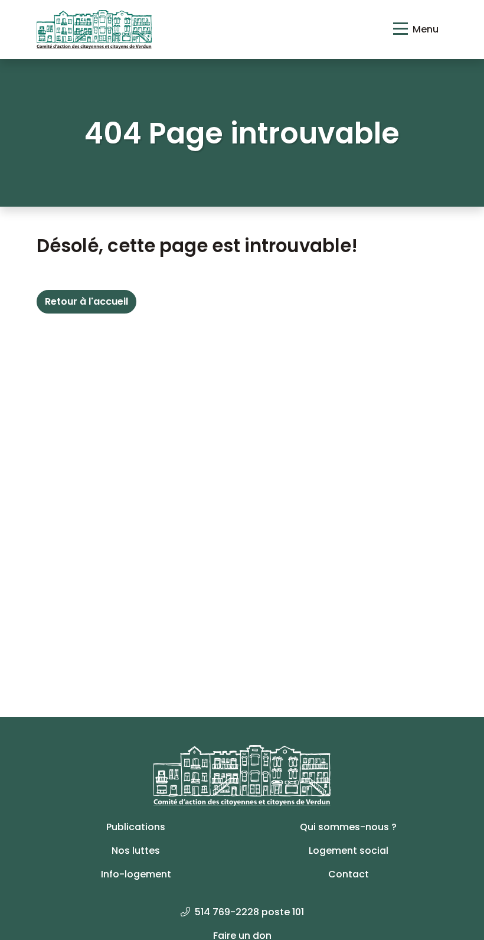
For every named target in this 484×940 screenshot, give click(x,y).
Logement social (348, 850)
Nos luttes (136, 850)
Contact (348, 874)
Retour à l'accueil (86, 301)
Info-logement (136, 874)
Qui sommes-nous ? (348, 827)
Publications (135, 827)
